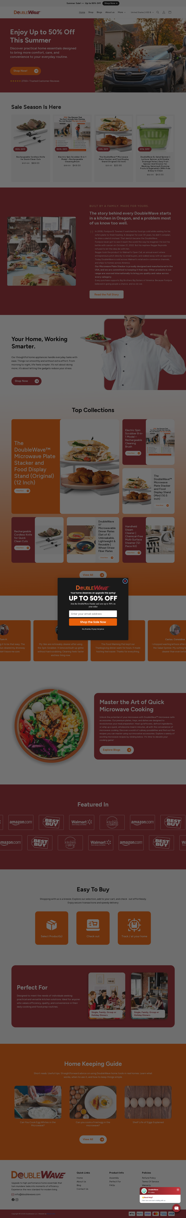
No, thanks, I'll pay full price (93, 629)
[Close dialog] (125, 581)
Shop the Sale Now (93, 622)
